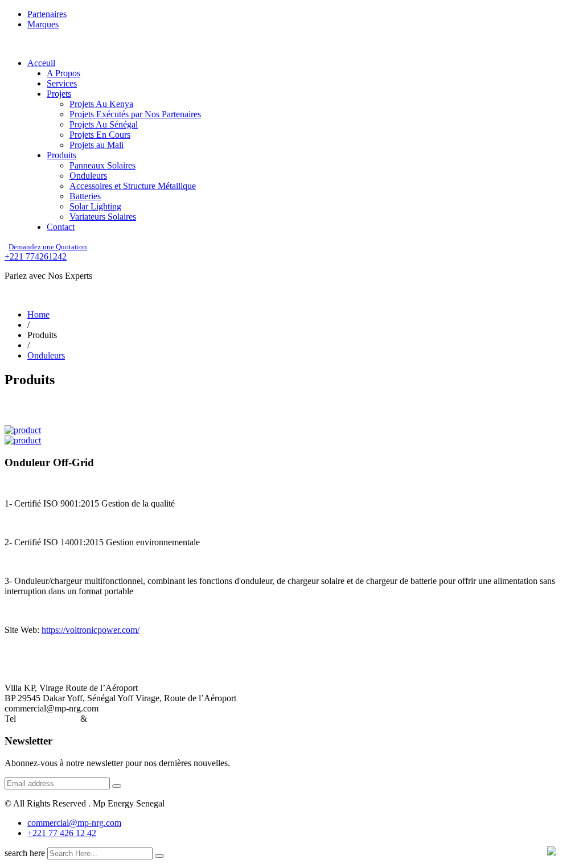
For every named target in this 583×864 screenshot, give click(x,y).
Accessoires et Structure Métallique (132, 186)
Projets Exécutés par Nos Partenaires (135, 114)
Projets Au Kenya (101, 104)
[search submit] (159, 856)
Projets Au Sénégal (103, 124)
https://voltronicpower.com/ (90, 630)
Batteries (85, 196)
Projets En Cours (99, 134)
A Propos (63, 73)
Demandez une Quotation (48, 246)
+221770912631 (48, 718)
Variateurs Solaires (102, 216)
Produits (61, 155)
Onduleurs (88, 175)
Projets (59, 93)
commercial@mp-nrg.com (74, 823)
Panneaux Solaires (102, 165)
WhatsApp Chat (118, 718)
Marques (43, 24)
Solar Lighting (95, 206)
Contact (61, 227)
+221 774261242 (36, 256)
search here (25, 853)
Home (38, 314)
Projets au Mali (96, 145)
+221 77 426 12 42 (61, 833)
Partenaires (47, 14)
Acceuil (41, 63)
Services (62, 83)
